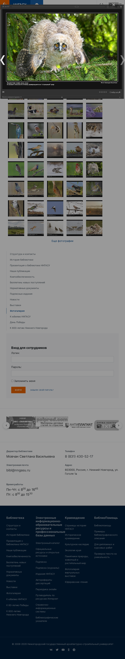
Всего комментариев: (11, 97)
